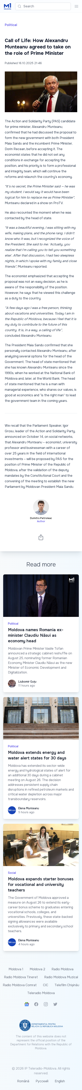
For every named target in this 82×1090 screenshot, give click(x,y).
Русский (42, 1081)
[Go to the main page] (7, 6)
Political (11, 25)
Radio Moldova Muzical (61, 977)
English (60, 1081)
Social (12, 873)
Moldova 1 (16, 969)
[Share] (41, 537)
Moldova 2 (37, 969)
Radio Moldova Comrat (20, 985)
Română (23, 1081)
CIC (45, 985)
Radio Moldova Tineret (21, 977)
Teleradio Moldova (41, 993)
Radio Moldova (62, 969)
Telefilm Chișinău (67, 985)
